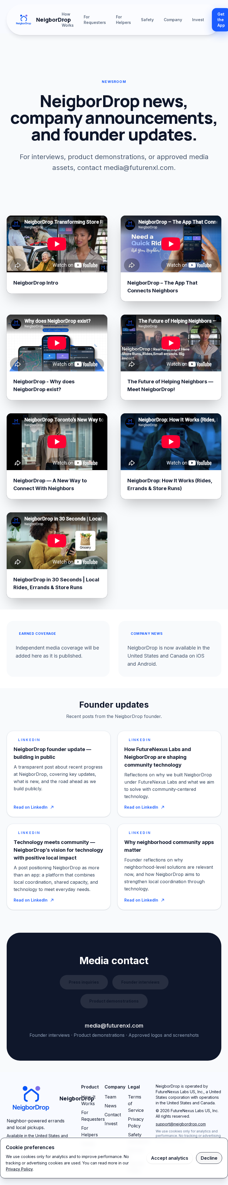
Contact (113, 1114)
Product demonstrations (114, 1001)
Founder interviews (140, 982)
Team (110, 1097)
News (111, 1106)
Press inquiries (84, 982)
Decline (209, 1158)
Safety (147, 19)
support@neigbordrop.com (181, 1124)
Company (173, 19)
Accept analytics (169, 1158)
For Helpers (123, 19)
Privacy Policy (19, 1169)
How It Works (68, 20)
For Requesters (95, 19)
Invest (198, 19)
